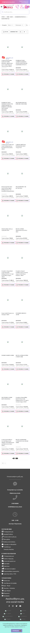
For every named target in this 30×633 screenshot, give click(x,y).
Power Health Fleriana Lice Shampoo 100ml (8, 314)
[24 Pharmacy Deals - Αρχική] (8, 7)
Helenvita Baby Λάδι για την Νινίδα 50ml (7, 229)
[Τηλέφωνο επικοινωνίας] (15, 497)
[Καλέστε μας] (17, 6)
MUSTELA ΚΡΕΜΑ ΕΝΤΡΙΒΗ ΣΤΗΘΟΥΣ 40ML (22, 356)
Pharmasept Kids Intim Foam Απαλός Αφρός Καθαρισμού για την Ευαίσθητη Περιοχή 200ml (8, 189)
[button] (2, 12)
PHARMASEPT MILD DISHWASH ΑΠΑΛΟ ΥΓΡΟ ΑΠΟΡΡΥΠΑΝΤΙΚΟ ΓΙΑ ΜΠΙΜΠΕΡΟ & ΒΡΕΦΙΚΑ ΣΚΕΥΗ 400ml (7, 105)
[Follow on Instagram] (12, 606)
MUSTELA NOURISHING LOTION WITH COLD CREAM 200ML (22, 441)
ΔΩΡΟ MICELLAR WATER (9, 58)
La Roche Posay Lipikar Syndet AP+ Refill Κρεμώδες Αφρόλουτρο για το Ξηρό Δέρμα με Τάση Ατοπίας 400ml (7, 63)
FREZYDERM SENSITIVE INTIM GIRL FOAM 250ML (21, 103)
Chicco (9, 25)
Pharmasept (18, 25)
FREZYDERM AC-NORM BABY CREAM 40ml (7, 398)
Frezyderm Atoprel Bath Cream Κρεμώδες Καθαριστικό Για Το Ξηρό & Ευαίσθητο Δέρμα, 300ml (8, 273)
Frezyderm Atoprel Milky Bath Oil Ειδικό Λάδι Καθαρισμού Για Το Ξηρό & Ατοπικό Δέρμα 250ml (22, 399)
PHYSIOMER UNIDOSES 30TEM (21, 314)
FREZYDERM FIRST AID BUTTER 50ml (21, 187)
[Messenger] (15, 484)
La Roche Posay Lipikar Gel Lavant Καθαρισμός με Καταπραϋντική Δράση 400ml (8, 147)
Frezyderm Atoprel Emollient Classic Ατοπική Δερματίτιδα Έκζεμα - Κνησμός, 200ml (22, 273)
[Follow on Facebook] (9, 606)
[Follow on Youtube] (20, 606)
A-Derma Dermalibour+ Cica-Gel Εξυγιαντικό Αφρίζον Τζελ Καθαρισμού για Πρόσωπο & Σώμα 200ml (8, 442)
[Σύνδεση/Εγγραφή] (22, 6)
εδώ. (24, 626)
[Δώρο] (3, 57)
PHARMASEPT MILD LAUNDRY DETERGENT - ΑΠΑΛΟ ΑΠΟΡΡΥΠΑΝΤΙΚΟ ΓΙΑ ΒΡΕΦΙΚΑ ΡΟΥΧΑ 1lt (21, 62)
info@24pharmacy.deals (8, 2)
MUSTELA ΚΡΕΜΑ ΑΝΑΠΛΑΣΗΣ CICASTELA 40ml (21, 230)
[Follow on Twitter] (16, 606)
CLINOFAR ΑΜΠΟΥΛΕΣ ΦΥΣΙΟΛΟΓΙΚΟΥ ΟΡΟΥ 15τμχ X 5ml (21, 146)
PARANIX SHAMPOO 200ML (8, 355)
